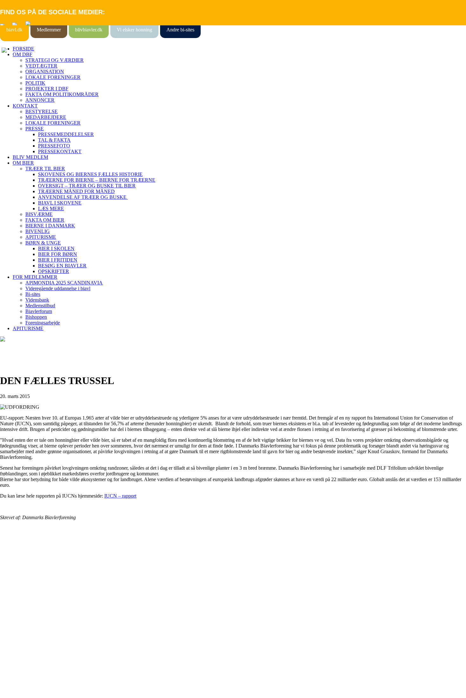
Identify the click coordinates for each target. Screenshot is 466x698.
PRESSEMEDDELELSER (66, 134)
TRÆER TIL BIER (45, 168)
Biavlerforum (38, 311)
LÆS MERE (51, 208)
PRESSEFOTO (54, 145)
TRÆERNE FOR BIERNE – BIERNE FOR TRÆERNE (96, 180)
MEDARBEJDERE (45, 117)
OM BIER (23, 163)
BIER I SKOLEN (56, 248)
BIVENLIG (37, 231)
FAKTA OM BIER (44, 220)
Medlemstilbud (40, 305)
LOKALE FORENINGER (53, 77)
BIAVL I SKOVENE (59, 202)
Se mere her (12, 690)
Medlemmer (49, 29)
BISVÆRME (39, 214)
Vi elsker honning (134, 29)
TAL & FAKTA (54, 140)
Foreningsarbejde (42, 322)
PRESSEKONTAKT (59, 151)
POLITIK (35, 83)
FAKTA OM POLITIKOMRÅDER (62, 94)
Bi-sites (32, 294)
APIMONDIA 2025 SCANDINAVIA (64, 282)
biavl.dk (14, 29)
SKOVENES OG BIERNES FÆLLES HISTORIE (90, 174)
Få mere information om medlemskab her (41, 566)
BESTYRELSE (41, 111)
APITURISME (40, 237)
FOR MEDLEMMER (35, 277)
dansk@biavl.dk (32, 623)
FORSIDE (23, 48)
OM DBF (22, 54)
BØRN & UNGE (43, 242)
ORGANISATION (44, 71)
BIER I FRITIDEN (57, 260)
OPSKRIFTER (53, 271)
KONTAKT (25, 105)
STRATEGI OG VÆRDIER (54, 60)
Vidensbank (37, 300)
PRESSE (34, 128)
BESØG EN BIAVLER (62, 265)
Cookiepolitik (13, 571)
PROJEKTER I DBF (46, 88)
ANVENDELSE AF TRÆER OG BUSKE (83, 197)
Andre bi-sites (180, 29)
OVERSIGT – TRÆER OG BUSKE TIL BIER (87, 185)
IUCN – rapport (120, 496)
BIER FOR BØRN (57, 254)
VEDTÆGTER (41, 65)
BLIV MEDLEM (30, 157)
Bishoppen (36, 317)
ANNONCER (40, 100)
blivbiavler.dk (88, 29)
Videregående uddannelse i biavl (57, 288)
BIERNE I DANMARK (50, 225)
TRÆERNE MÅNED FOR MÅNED (76, 191)
